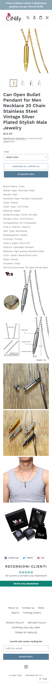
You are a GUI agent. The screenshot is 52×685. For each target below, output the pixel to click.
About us (13, 607)
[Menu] (47, 17)
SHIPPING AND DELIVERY (26, 627)
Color (6, 152)
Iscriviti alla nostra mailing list (26, 641)
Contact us (28, 607)
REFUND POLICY (37, 622)
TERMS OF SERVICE (26, 632)
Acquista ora (26, 174)
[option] (13, 83)
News (41, 607)
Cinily (19, 675)
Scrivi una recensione (26, 583)
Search (15, 612)
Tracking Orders (32, 612)
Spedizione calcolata (14, 138)
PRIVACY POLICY (15, 622)
